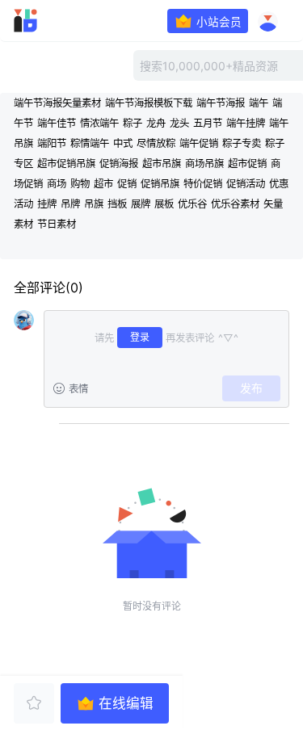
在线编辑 (126, 703)
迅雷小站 (47, 20)
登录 (139, 337)
